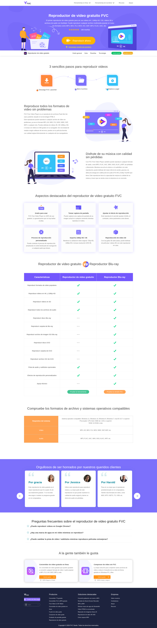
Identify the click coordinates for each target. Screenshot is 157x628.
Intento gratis (47, 577)
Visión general (77, 53)
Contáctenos (114, 601)
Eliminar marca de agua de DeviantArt (89, 606)
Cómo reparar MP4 (83, 617)
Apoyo (131, 3)
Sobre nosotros (115, 598)
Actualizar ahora (128, 53)
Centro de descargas (33, 599)
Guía (86, 53)
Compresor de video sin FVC (105, 564)
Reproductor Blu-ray (114, 277)
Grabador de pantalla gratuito (57, 617)
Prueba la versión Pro (115, 392)
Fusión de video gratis (55, 612)
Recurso (121, 3)
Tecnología (102, 53)
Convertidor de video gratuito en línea (54, 564)
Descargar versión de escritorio (80, 47)
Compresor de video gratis (56, 614)
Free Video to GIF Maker (56, 603)
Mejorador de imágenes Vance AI (87, 612)
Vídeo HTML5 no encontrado (86, 609)
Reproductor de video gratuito (78, 277)
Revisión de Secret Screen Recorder (88, 601)
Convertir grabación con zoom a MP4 (88, 598)
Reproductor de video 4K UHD (86, 614)
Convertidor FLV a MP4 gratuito (58, 601)
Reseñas (93, 53)
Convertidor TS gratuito (56, 598)
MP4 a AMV (81, 603)
